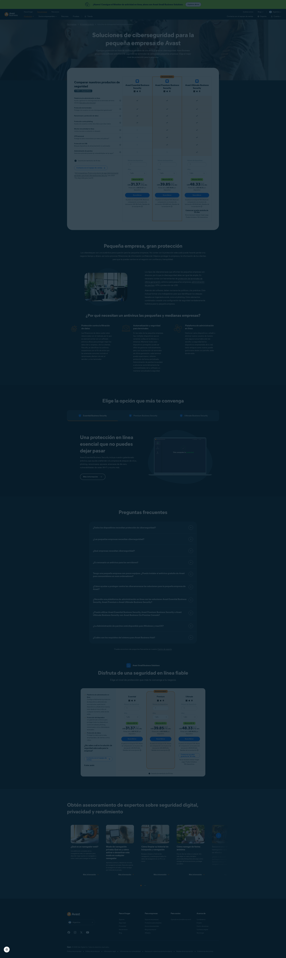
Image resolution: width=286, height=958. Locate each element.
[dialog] (143, 479)
